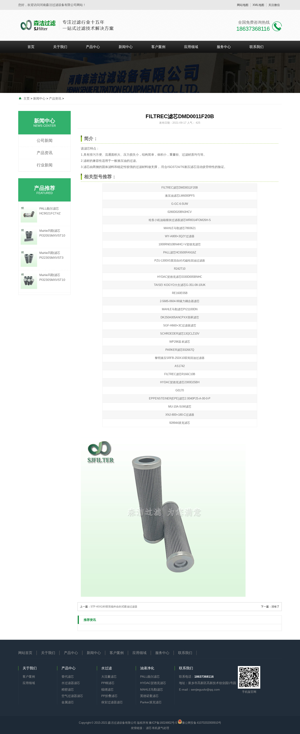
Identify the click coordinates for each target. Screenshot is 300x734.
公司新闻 (44, 140)
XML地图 (258, 5)
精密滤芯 (67, 689)
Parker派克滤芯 (151, 702)
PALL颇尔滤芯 (150, 676)
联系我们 (256, 47)
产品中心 (93, 47)
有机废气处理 (160, 728)
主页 (26, 98)
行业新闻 (44, 165)
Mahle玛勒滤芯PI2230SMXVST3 (51, 255)
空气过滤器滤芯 (72, 696)
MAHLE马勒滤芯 (151, 689)
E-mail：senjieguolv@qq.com (199, 689)
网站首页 (25, 653)
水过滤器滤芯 (70, 683)
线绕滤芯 (107, 689)
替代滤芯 (67, 676)
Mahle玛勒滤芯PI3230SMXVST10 (52, 277)
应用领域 (191, 47)
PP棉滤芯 (107, 683)
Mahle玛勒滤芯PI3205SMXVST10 (52, 233)
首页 (30, 47)
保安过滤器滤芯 (112, 702)
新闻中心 (126, 47)
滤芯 (87, 148)
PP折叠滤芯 (109, 696)
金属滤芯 (67, 702)
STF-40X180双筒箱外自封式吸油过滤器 (113, 606)
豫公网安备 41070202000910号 (201, 722)
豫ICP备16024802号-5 (163, 722)
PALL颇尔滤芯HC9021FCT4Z (50, 211)
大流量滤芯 (109, 676)
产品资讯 (55, 98)
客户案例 (158, 47)
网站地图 (242, 5)
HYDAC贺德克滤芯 (153, 683)
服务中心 (224, 47)
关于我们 (60, 47)
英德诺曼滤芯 (149, 696)
